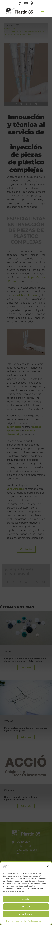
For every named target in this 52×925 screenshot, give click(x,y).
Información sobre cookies (16, 921)
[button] (47, 866)
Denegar (26, 906)
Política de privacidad (36, 921)
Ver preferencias (26, 914)
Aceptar (26, 899)
